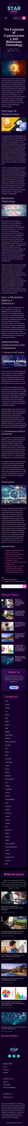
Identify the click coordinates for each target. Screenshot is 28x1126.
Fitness (7, 796)
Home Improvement (11, 847)
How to (7, 850)
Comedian (8, 759)
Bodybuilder (8, 735)
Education (8, 776)
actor (6, 701)
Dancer (7, 769)
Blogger (7, 731)
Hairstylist (8, 830)
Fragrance (8, 806)
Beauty (7, 725)
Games (7, 816)
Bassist (7, 721)
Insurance (8, 860)
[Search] (24, 18)
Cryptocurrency (8, 581)
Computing (8, 762)
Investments (17, 581)
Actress (7, 704)
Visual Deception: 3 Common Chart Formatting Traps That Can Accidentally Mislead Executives (20, 648)
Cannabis (8, 745)
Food (6, 803)
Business (7, 738)
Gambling (8, 813)
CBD (6, 755)
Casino (7, 752)
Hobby (7, 840)
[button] (6, 18)
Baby (6, 718)
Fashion (7, 786)
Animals (7, 708)
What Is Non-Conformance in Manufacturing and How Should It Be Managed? (19, 602)
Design (7, 772)
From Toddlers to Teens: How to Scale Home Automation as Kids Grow (20, 624)
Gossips (7, 823)
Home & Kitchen (10, 843)
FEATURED (8, 789)
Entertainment (9, 779)
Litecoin (12, 455)
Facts (6, 782)
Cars (6, 748)
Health (7, 833)
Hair (6, 826)
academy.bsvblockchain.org (13, 542)
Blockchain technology (10, 579)
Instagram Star (9, 857)
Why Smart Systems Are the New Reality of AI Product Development (14, 1027)
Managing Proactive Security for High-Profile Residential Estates (20, 636)
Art (6, 711)
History (7, 837)
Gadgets (7, 809)
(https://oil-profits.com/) (16, 381)
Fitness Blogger (9, 799)
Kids (6, 864)
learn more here (18, 229)
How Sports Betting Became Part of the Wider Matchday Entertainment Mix (20, 613)
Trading (23, 581)
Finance (7, 792)
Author (7, 714)
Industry (7, 854)
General (7, 820)
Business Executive (10, 742)
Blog (6, 728)
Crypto (7, 765)
